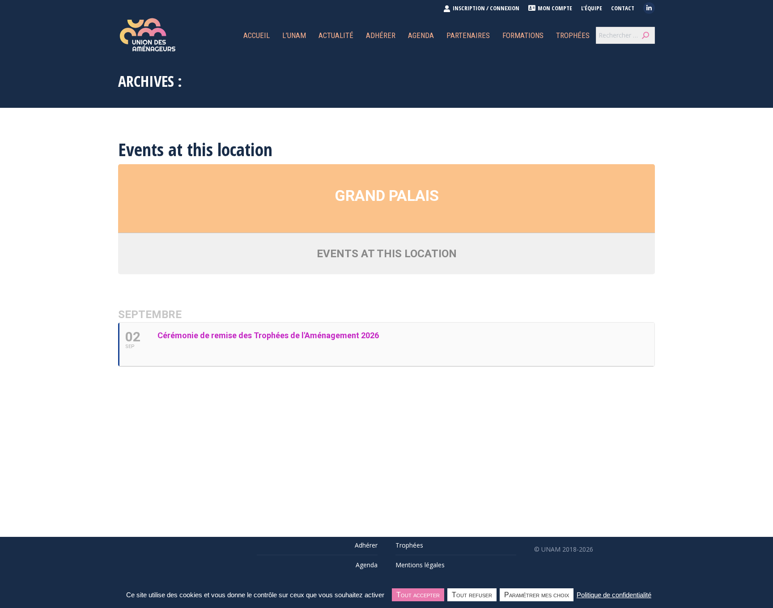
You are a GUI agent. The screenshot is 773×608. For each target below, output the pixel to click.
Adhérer (366, 545)
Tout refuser (472, 595)
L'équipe (591, 8)
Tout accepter (418, 595)
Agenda (367, 565)
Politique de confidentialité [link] (614, 595)
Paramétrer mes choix (536, 595)
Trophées (409, 545)
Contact (622, 8)
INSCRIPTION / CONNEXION (486, 8)
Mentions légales (420, 565)
